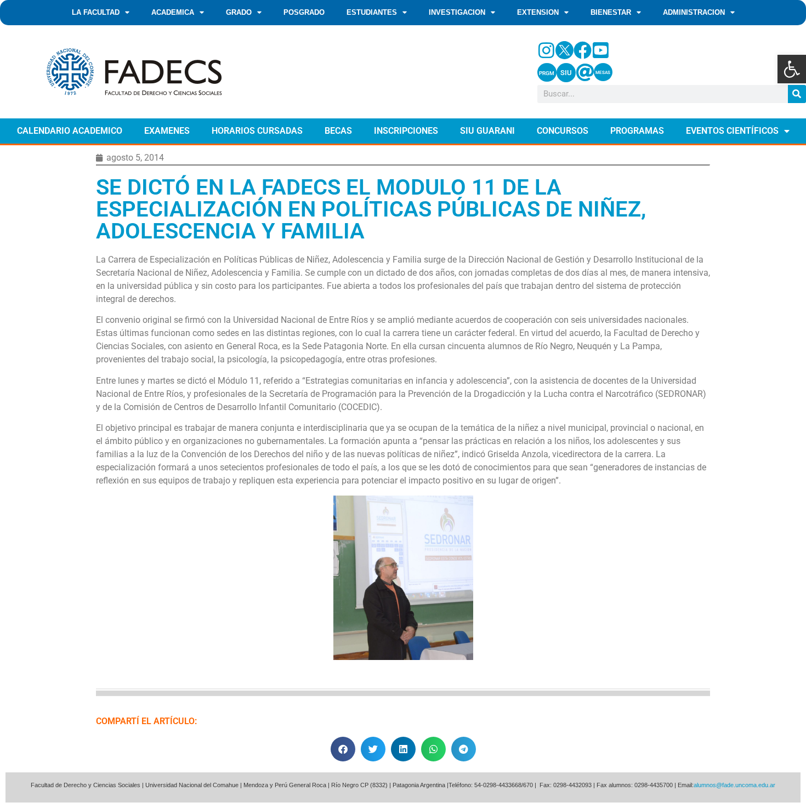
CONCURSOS (562, 131)
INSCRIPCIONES (406, 131)
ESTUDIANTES (372, 12)
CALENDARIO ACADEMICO (69, 131)
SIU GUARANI (487, 131)
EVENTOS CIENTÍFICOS (732, 131)
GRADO (239, 12)
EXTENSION (538, 12)
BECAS (338, 131)
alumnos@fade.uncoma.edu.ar (734, 785)
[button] (791, 69)
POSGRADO (304, 12)
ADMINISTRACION (694, 12)
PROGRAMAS (637, 131)
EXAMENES (167, 131)
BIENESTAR (611, 12)
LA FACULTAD (96, 12)
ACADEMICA (172, 12)
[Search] (797, 94)
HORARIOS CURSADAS (257, 131)
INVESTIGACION (457, 12)
